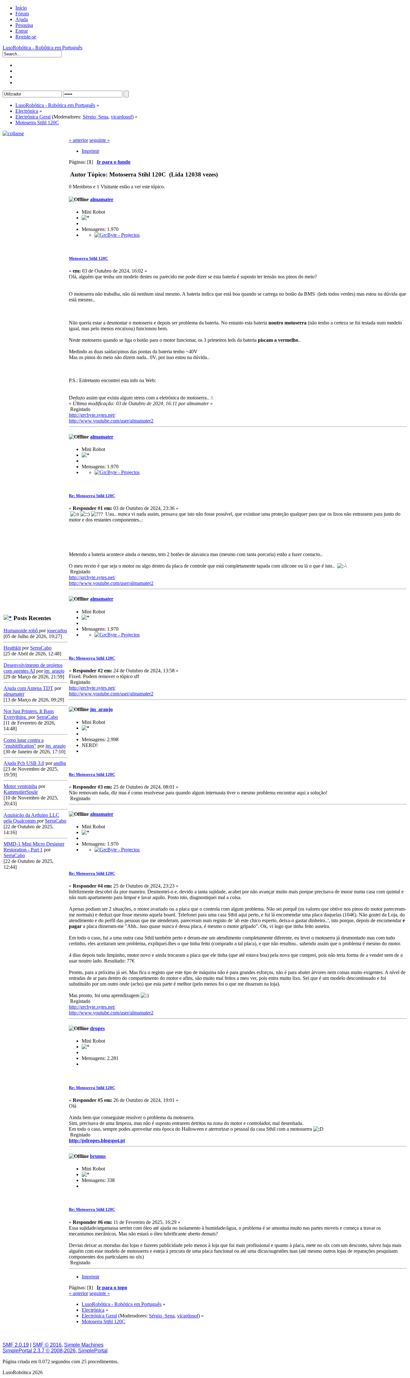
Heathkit (12, 648)
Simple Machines (83, 1345)
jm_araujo (54, 671)
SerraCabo (41, 648)
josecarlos (57, 630)
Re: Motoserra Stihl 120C (92, 495)
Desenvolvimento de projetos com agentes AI (33, 668)
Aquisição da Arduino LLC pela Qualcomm (31, 818)
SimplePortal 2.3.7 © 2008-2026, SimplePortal (55, 1350)
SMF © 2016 (47, 1345)
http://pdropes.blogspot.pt (97, 1140)
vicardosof (121, 116)
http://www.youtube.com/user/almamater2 (111, 420)
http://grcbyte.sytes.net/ (92, 415)
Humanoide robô (21, 630)
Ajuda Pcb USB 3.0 (24, 763)
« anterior (78, 140)
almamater (14, 694)
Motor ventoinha (20, 786)
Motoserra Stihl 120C (88, 258)
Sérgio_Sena (95, 116)
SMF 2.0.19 (16, 1345)
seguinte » (99, 140)
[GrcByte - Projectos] (117, 235)
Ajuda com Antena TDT (28, 688)
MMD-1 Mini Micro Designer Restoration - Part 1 (34, 846)
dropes (97, 1028)
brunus (98, 1156)
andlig (59, 763)
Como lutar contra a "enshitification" (24, 743)
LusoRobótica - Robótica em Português (42, 47)
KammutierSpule (21, 792)
